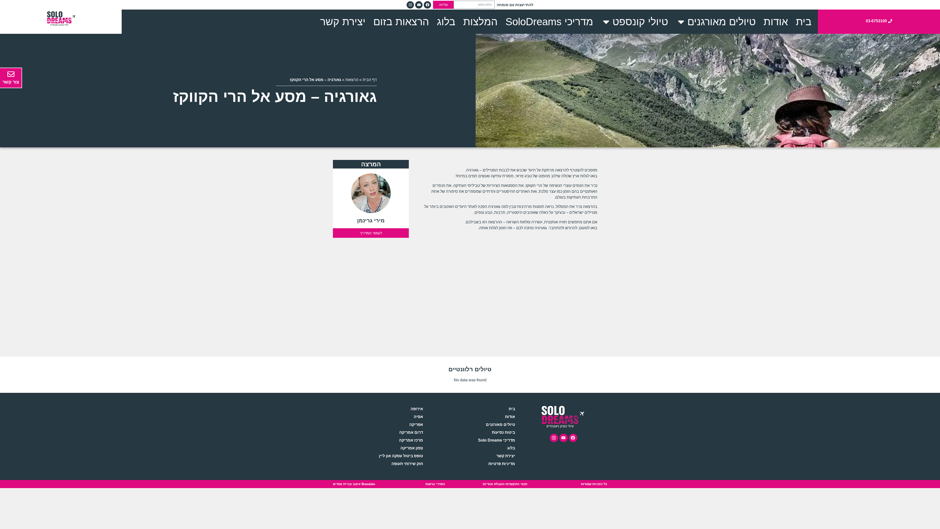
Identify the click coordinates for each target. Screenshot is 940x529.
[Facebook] (427, 5)
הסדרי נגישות (435, 484)
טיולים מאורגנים (500, 424)
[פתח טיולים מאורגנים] (681, 21)
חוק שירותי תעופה (407, 464)
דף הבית (370, 80)
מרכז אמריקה (411, 440)
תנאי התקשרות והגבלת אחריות (505, 484)
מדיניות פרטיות (501, 464)
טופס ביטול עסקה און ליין (401, 456)
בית (512, 409)
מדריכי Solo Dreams (496, 440)
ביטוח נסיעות (503, 432)
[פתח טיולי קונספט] (606, 21)
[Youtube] (419, 5)
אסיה (418, 417)
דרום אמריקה (411, 432)
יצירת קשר (505, 456)
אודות (510, 417)
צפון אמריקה (411, 448)
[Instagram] (410, 5)
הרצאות (351, 80)
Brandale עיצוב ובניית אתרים (354, 484)
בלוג (511, 448)
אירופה (417, 409)
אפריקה (416, 424)
